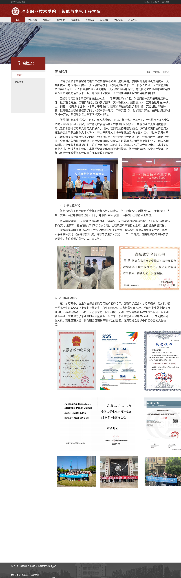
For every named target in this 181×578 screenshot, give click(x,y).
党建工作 (47, 20)
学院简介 (19, 75)
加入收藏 (165, 2)
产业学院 (132, 20)
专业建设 (75, 20)
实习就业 (104, 20)
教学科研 (61, 20)
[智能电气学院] (57, 15)
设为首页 (156, 2)
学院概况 (32, 20)
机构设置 (19, 82)
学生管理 (118, 20)
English (147, 2)
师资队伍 (89, 20)
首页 (18, 20)
